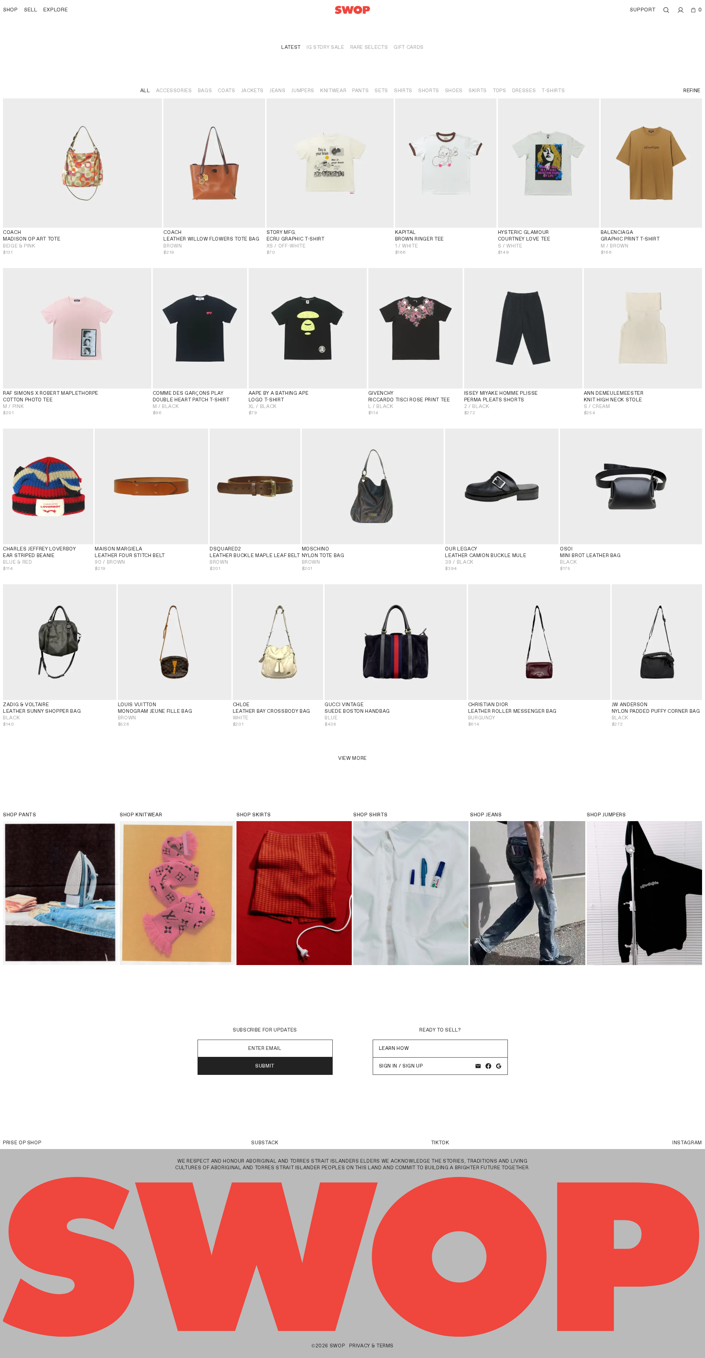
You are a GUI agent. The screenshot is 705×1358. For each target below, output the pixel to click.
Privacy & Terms (371, 1345)
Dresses (524, 90)
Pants (360, 90)
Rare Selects (369, 47)
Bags (205, 90)
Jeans (277, 90)
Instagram (687, 1142)
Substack (264, 1142)
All (145, 90)
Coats (226, 90)
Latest (291, 47)
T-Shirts (553, 90)
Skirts (478, 90)
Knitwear (333, 90)
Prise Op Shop (22, 1142)
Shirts (403, 90)
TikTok (440, 1142)
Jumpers (302, 90)
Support (642, 10)
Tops (499, 90)
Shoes (454, 90)
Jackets (252, 90)
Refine (692, 90)
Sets (381, 90)
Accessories (174, 90)
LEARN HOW (394, 1048)
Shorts (428, 90)
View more (352, 758)
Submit (265, 1066)
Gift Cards (409, 47)
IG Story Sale (325, 47)
